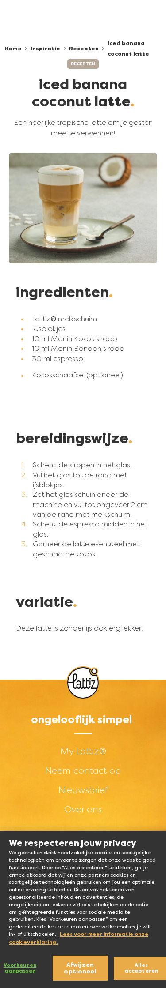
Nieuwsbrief (83, 790)
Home (13, 48)
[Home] (83, 682)
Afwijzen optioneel (80, 968)
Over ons (83, 809)
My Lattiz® (83, 751)
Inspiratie (45, 48)
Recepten (84, 48)
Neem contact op (83, 770)
